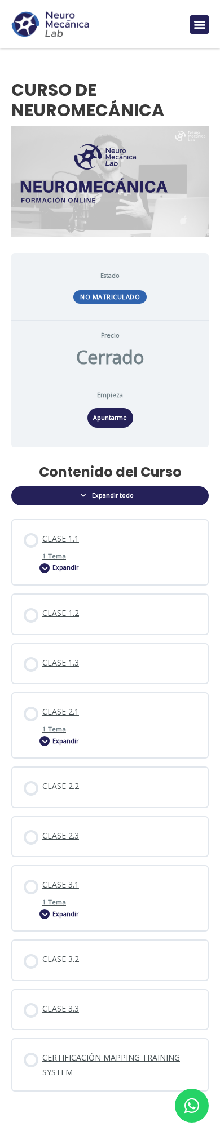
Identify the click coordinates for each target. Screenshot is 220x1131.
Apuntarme (110, 418)
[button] (199, 24)
